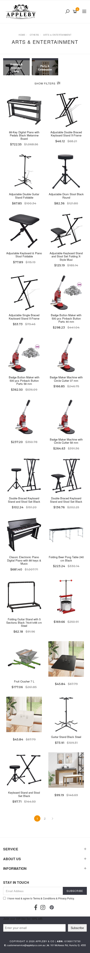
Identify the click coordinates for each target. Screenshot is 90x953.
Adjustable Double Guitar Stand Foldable (24, 195)
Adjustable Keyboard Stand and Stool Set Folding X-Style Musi (66, 256)
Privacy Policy (66, 898)
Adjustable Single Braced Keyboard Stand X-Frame (24, 316)
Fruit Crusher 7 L (24, 681)
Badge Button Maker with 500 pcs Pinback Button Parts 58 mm (24, 380)
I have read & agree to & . (41, 898)
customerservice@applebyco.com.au (26, 945)
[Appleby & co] (21, 11)
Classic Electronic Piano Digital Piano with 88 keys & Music (24, 560)
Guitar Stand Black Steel (66, 737)
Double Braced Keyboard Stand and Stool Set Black (24, 500)
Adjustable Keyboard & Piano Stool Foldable (24, 254)
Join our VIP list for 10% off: (23, 918)
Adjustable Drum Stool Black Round (66, 195)
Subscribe (77, 928)
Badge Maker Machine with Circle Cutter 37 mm (66, 379)
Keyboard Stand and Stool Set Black (24, 794)
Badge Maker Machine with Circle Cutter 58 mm (66, 441)
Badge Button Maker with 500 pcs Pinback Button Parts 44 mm (66, 318)
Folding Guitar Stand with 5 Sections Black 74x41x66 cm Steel (24, 622)
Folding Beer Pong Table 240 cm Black (66, 558)
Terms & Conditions (44, 898)
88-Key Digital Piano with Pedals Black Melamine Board (24, 135)
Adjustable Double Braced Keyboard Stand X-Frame (66, 133)
